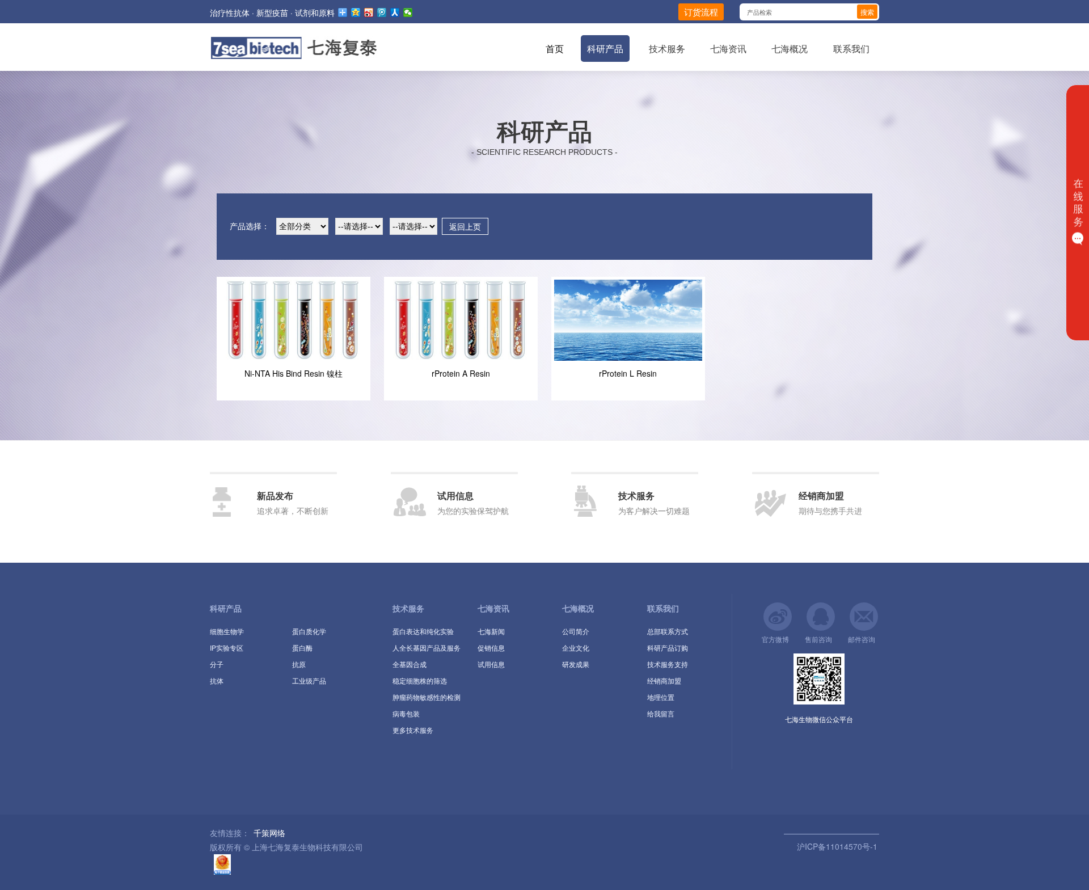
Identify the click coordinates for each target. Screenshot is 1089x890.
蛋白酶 (302, 647)
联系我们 (851, 48)
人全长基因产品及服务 (426, 647)
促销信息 (491, 647)
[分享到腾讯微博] (382, 12)
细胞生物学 (227, 631)
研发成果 (575, 664)
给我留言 (660, 713)
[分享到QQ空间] (356, 12)
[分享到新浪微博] (369, 12)
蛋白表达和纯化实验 (423, 631)
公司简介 (575, 631)
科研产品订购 (667, 647)
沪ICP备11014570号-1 (836, 846)
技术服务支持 (667, 664)
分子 (216, 664)
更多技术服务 (412, 730)
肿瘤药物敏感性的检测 (426, 697)
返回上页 (465, 226)
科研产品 (605, 48)
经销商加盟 (664, 680)
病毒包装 (406, 713)
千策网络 (269, 832)
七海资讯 (728, 48)
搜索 (867, 11)
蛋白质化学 (309, 631)
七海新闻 (491, 631)
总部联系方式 (667, 631)
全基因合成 (409, 664)
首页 (555, 48)
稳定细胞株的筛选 (419, 680)
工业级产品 (309, 680)
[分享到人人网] (395, 12)
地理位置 (660, 697)
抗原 (299, 664)
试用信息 (491, 664)
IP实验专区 (226, 647)
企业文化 (575, 647)
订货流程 (701, 12)
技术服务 (667, 48)
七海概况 (789, 48)
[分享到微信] (408, 12)
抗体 (216, 680)
